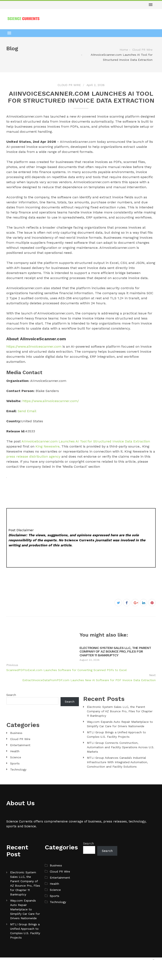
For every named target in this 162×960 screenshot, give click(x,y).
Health (14, 751)
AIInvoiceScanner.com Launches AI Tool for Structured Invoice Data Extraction (86, 441)
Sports (15, 763)
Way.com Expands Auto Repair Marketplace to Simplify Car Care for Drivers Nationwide (25, 909)
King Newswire (47, 446)
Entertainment (20, 745)
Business (16, 733)
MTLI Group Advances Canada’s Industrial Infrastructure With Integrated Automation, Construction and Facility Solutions (117, 762)
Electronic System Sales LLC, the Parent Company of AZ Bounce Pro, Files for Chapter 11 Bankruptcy (115, 651)
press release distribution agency (33, 456)
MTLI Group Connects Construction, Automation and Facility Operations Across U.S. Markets (120, 747)
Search (11, 694)
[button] (151, 5)
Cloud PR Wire (69, 85)
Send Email (27, 411)
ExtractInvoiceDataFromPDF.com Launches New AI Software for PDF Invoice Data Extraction (89, 680)
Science (15, 757)
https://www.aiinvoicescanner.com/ (50, 401)
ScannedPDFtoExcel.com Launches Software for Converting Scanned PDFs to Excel (66, 670)
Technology (18, 769)
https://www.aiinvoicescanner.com (33, 346)
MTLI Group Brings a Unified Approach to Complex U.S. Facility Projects (25, 931)
